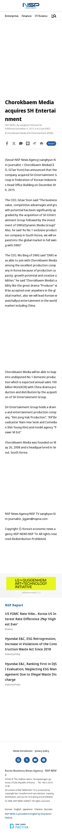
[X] (14, 143)
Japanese (28, 809)
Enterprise (12, 16)
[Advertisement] (31, 341)
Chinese (38, 809)
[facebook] (7, 143)
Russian (48, 809)
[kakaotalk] (21, 143)
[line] (28, 143)
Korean (8, 809)
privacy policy (42, 750)
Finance (27, 16)
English (17, 809)
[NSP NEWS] (31, 6)
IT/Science (42, 16)
